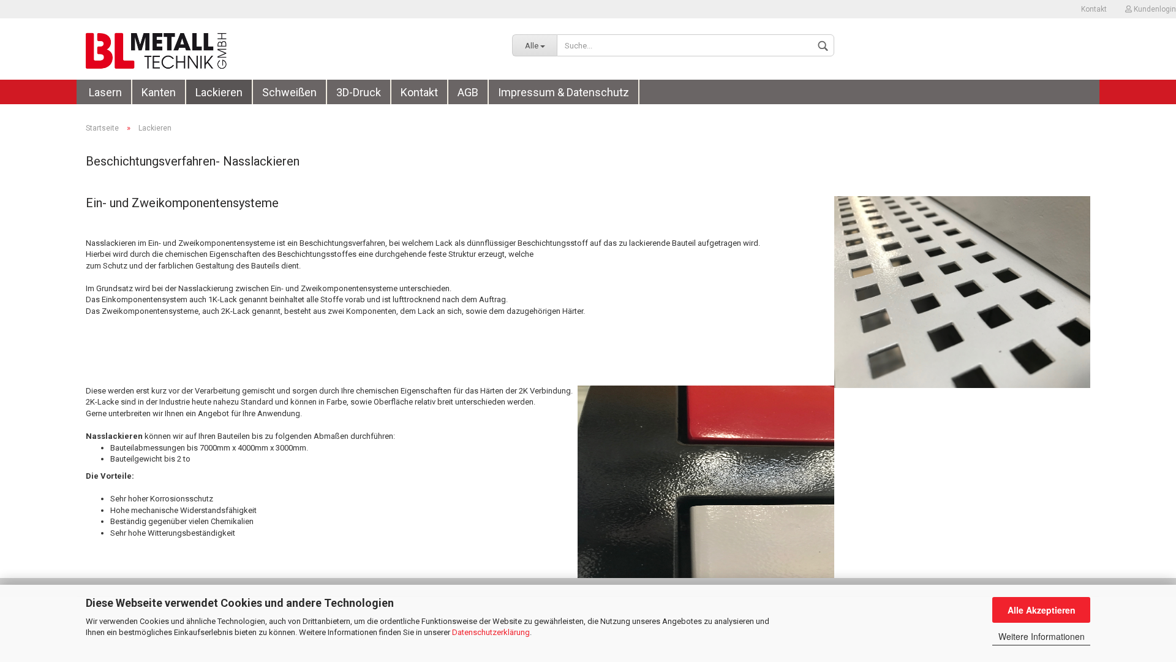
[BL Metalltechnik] (290, 49)
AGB (468, 92)
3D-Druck (358, 92)
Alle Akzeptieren (1042, 610)
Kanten (158, 92)
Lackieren (219, 92)
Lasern (105, 92)
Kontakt (1094, 9)
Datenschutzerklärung (491, 632)
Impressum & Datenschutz (563, 92)
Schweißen (289, 92)
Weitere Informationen (1041, 636)
